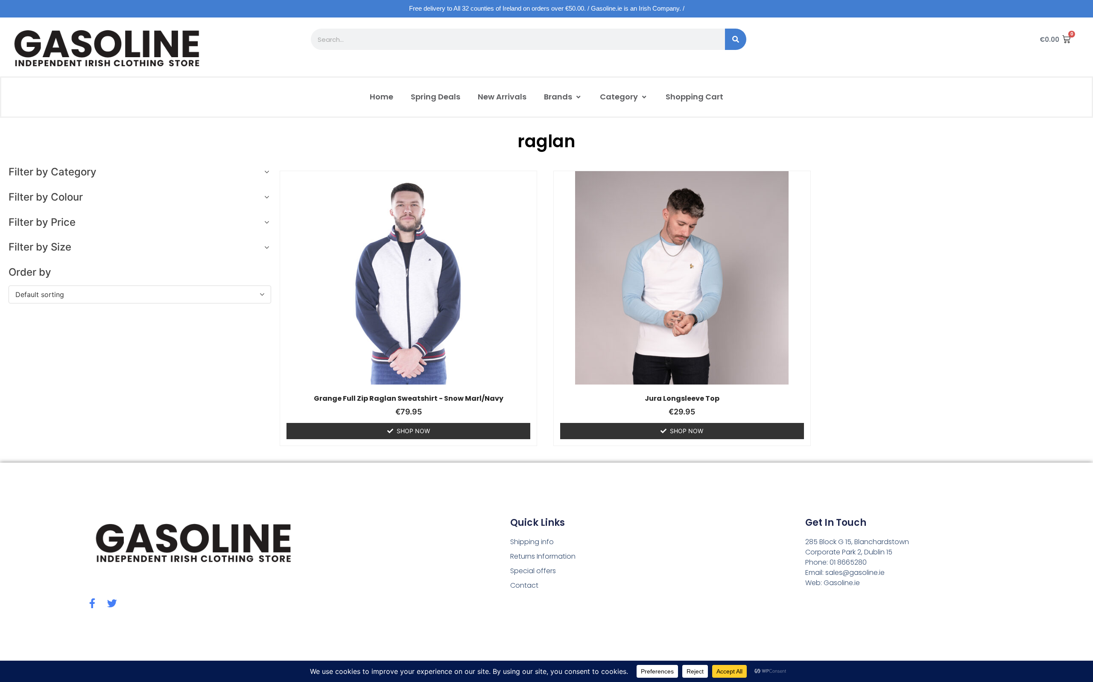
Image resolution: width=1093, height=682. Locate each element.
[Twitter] (112, 603)
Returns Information (543, 556)
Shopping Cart (694, 96)
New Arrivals (502, 96)
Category (619, 96)
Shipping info (532, 542)
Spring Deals (435, 96)
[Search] (735, 39)
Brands (558, 96)
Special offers (533, 571)
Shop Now (413, 430)
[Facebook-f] (92, 603)
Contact (524, 585)
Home (381, 96)
